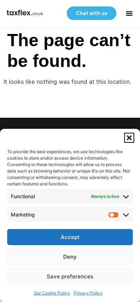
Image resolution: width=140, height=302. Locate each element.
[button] (129, 137)
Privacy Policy (88, 293)
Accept (70, 237)
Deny (70, 256)
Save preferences (70, 276)
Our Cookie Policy (52, 293)
